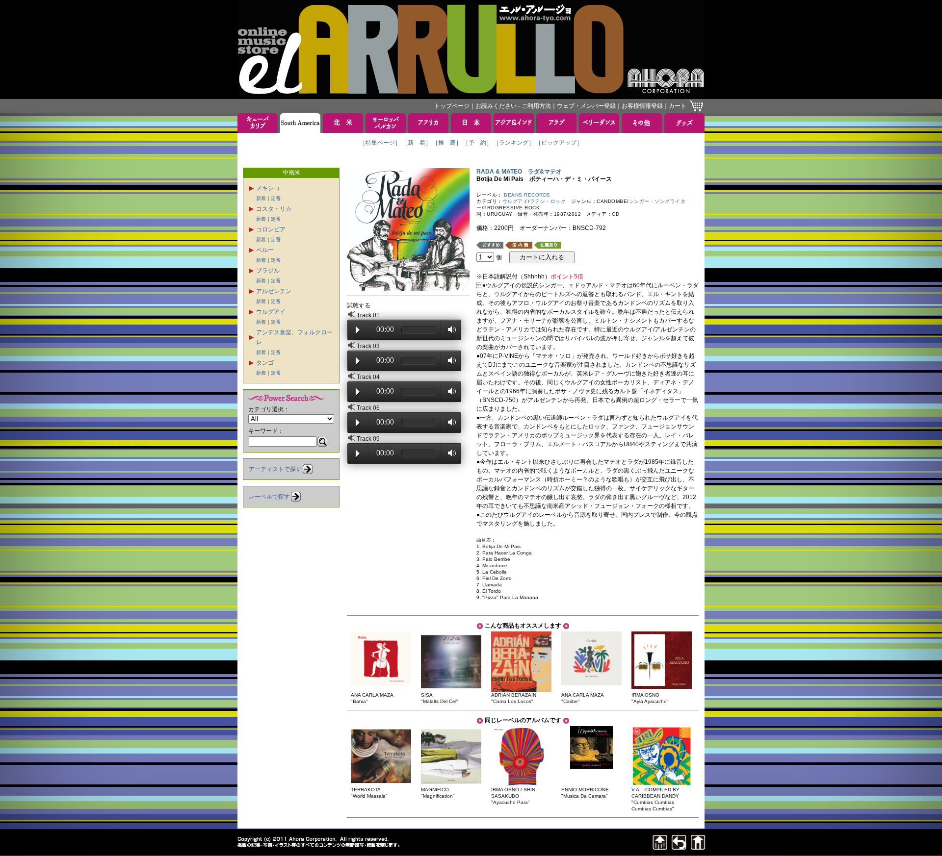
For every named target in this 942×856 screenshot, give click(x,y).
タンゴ (265, 362)
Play (358, 330)
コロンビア (271, 229)
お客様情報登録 (642, 105)
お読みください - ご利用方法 (513, 105)
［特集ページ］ (380, 142)
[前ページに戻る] (679, 847)
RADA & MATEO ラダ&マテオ (519, 171)
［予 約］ (477, 142)
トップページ (452, 105)
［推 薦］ (447, 142)
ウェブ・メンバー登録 (586, 105)
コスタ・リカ (273, 208)
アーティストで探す (275, 469)
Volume (449, 329)
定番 (276, 198)
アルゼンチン (273, 291)
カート (677, 105)
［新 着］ (416, 142)
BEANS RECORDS (527, 195)
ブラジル (268, 270)
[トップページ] (698, 847)
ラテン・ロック (548, 201)
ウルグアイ (271, 311)
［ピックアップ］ (558, 142)
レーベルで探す (269, 496)
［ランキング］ (513, 142)
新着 (261, 198)
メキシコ (268, 188)
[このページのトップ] (660, 847)
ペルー (265, 250)
